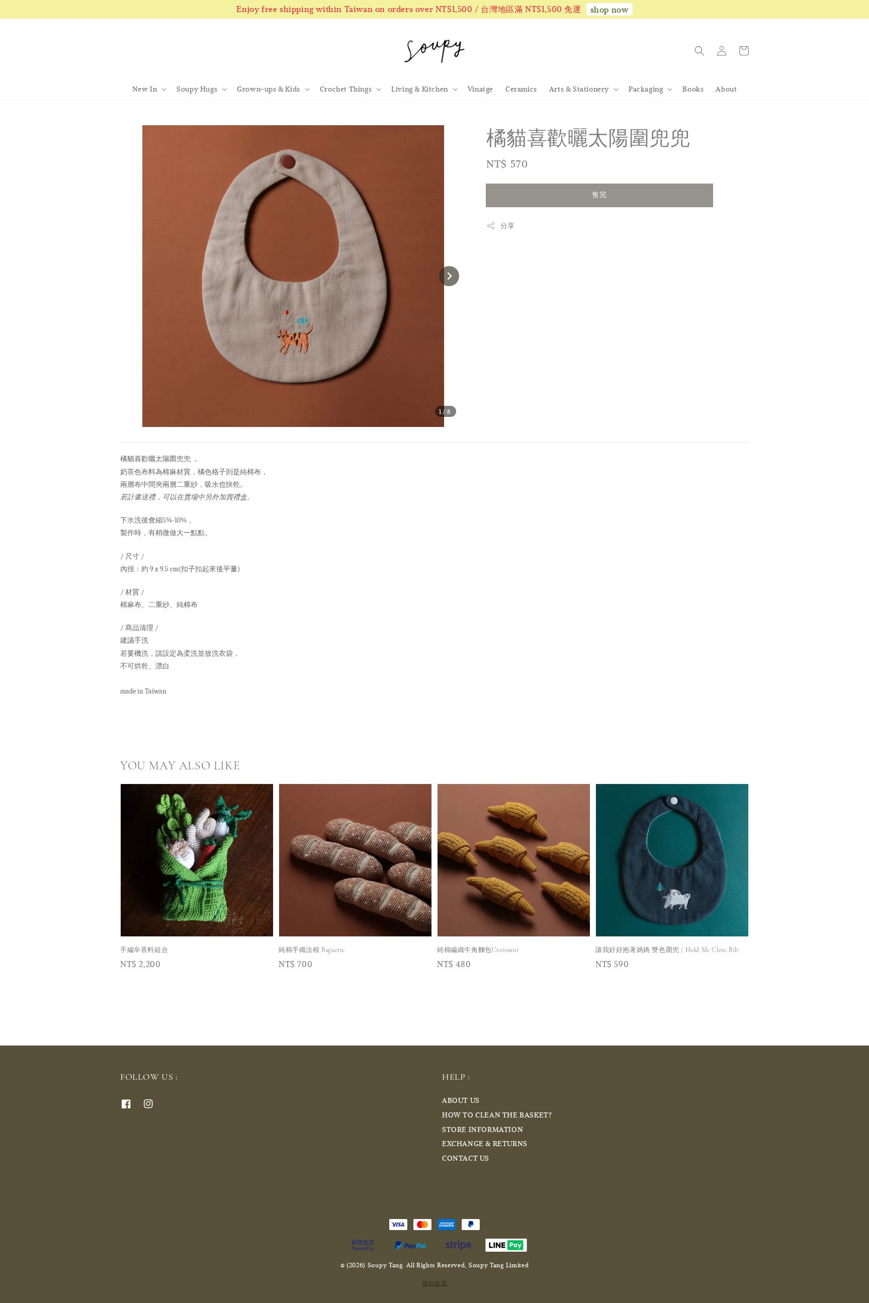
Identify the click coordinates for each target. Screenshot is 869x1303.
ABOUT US (461, 1100)
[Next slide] (449, 276)
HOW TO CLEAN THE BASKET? (497, 1114)
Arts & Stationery (579, 89)
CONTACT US (465, 1158)
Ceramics (521, 89)
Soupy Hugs (197, 89)
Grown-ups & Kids (268, 89)
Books (693, 89)
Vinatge (480, 89)
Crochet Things (346, 89)
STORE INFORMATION (482, 1129)
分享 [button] (507, 225)
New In (144, 89)
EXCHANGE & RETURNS (485, 1143)
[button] (699, 51)
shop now (609, 9)
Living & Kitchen (419, 89)
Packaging (646, 89)
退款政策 (435, 1282)
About (726, 89)
